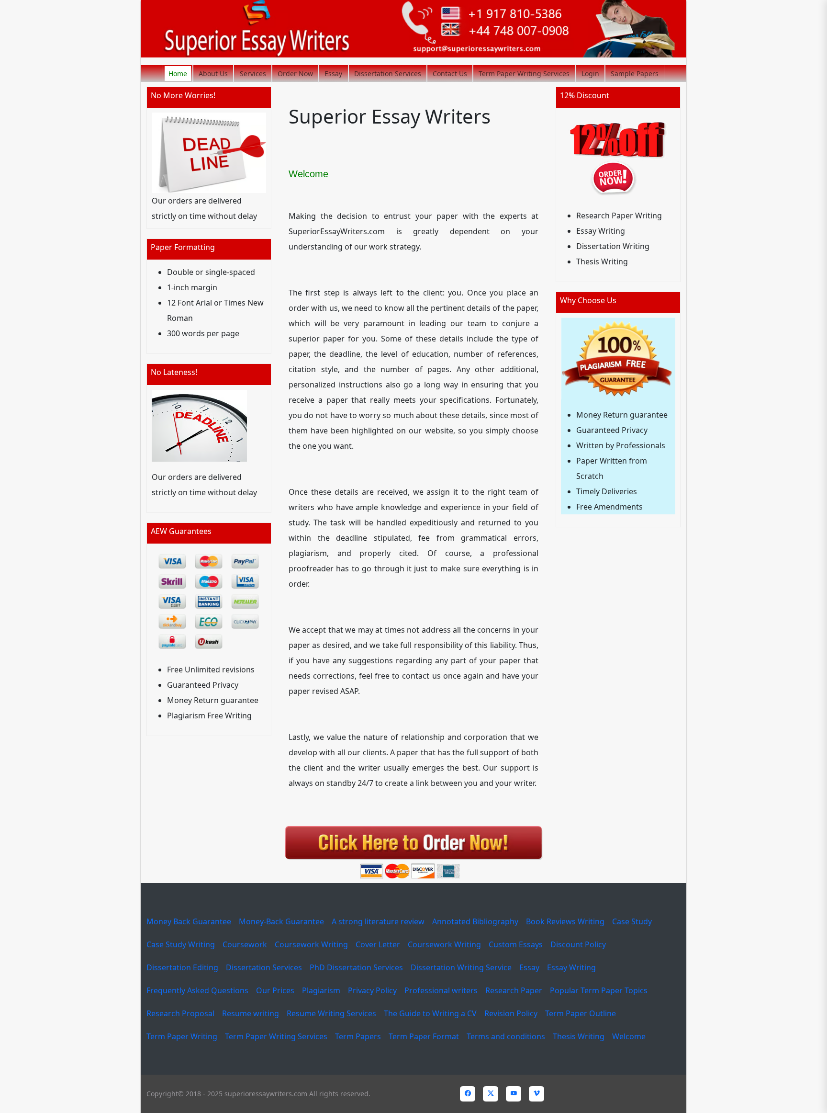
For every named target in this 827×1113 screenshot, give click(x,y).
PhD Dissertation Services (356, 967)
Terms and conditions (506, 1036)
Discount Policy (578, 944)
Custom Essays (516, 944)
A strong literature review (378, 921)
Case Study (632, 921)
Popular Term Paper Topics (599, 990)
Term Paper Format (424, 1036)
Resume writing (250, 1013)
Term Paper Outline (580, 1013)
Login (590, 73)
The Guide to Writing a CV (430, 1013)
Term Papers (358, 1036)
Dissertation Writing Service (461, 967)
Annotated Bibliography (475, 921)
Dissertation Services (387, 73)
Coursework (245, 944)
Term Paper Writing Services (524, 73)
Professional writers (441, 990)
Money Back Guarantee (188, 921)
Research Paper (513, 990)
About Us (213, 73)
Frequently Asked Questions (197, 990)
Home (177, 73)
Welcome (629, 1036)
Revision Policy (510, 1013)
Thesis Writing (578, 1036)
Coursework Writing (311, 944)
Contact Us (450, 73)
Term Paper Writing (181, 1036)
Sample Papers (635, 73)
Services (253, 73)
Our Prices (275, 990)
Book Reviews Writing (565, 921)
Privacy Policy (372, 990)
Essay (333, 73)
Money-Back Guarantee (281, 921)
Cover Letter (378, 944)
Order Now (295, 73)
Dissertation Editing (182, 967)
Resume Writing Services (331, 1013)
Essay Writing (571, 967)
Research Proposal (180, 1013)
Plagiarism (321, 990)
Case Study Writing (180, 944)
